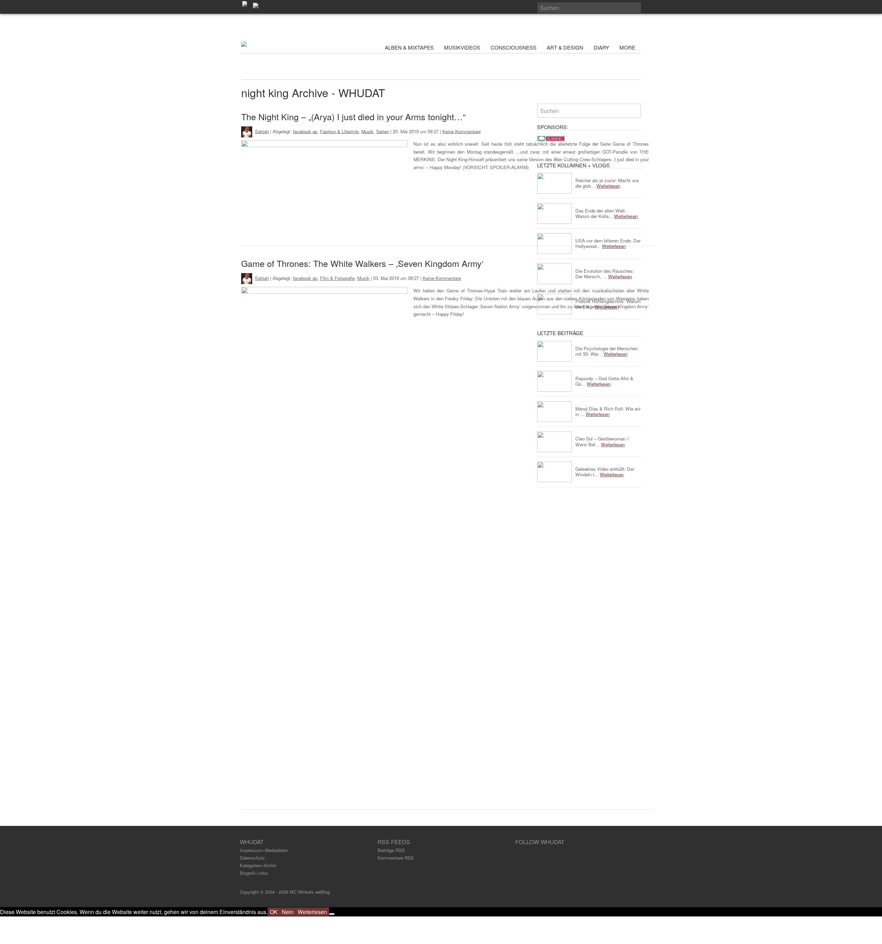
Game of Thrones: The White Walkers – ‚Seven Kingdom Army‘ (362, 263)
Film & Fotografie (337, 278)
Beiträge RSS (391, 850)
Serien (382, 131)
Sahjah (262, 131)
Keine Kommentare (461, 131)
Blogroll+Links (254, 873)
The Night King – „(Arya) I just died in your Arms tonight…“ (353, 116)
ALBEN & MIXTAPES (409, 47)
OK (274, 912)
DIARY (601, 47)
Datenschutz (252, 857)
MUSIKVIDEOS (462, 47)
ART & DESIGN (565, 47)
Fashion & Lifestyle (339, 131)
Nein (288, 912)
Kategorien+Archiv (258, 865)
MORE (628, 47)
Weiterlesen (312, 912)
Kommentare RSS (396, 857)
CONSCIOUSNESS (513, 47)
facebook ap (305, 131)
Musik (367, 131)
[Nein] (332, 914)
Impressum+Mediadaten (264, 850)
